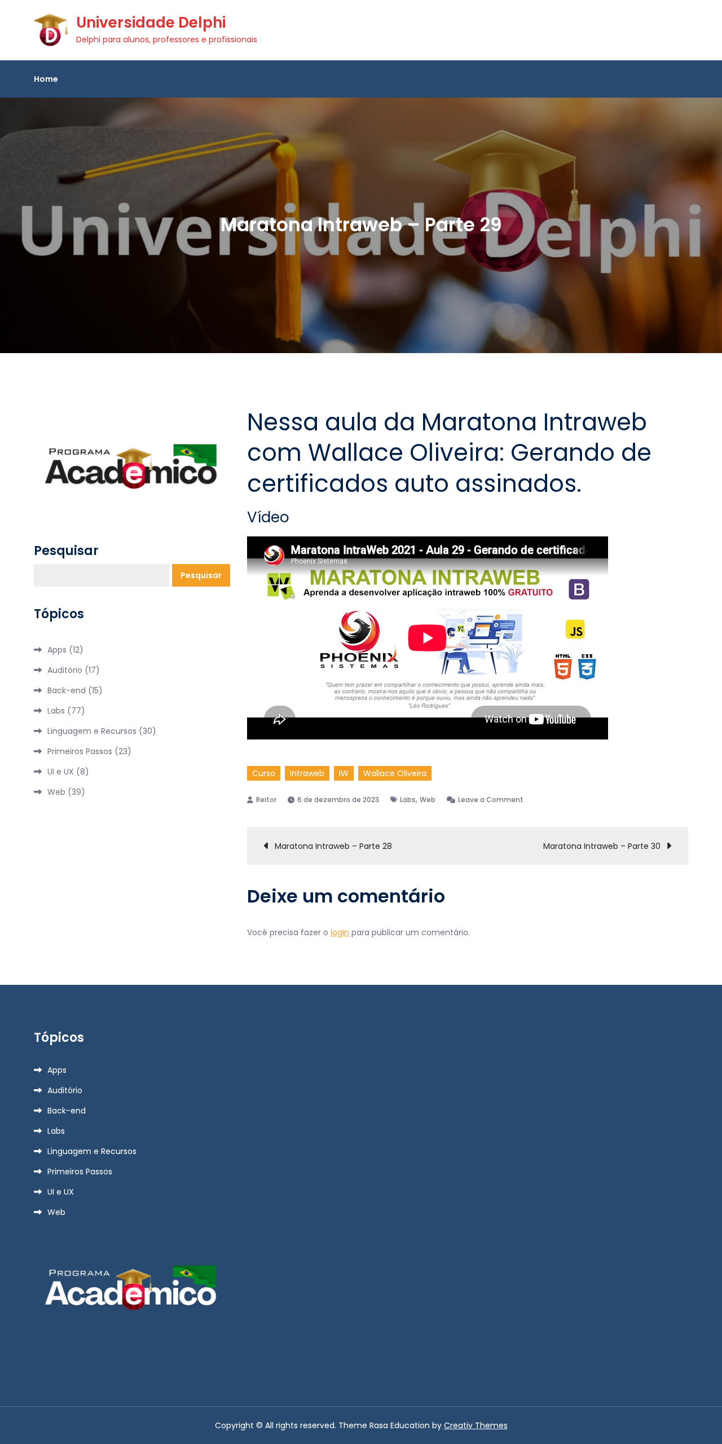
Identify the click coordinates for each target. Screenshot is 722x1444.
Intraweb (307, 773)
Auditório (64, 670)
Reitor (266, 799)
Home (46, 79)
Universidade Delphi (151, 22)
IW (344, 773)
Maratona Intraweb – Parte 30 (602, 846)
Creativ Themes (476, 1425)
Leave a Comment (490, 799)
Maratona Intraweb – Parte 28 (333, 846)
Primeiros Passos (79, 751)
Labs (408, 799)
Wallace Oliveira (394, 773)
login (340, 932)
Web (427, 799)
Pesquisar (66, 551)
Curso (263, 773)
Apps (57, 649)
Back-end (66, 690)
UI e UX (60, 771)
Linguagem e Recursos (92, 731)
